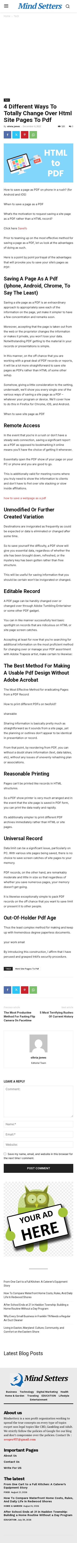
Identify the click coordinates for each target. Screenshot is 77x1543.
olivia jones (13, 126)
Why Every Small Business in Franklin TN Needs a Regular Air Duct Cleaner (37, 1318)
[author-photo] (38, 1052)
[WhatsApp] (33, 134)
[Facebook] (7, 134)
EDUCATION (10, 1519)
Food (7, 1492)
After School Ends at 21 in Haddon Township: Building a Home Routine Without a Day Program (36, 1306)
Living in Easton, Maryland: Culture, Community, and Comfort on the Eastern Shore (34, 1329)
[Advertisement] (38, 58)
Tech (16, 16)
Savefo (22, 228)
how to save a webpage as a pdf (25, 498)
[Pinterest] (24, 134)
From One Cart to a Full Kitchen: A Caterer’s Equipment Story (35, 1283)
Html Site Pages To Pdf (27, 968)
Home (7, 16)
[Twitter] (16, 134)
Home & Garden (13, 1506)
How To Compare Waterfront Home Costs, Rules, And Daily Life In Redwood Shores (38, 1295)
